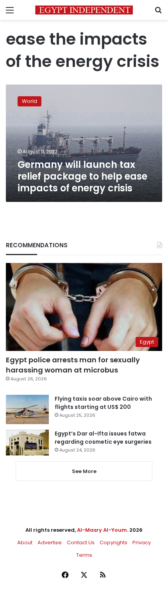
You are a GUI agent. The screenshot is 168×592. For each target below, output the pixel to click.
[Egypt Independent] (84, 9)
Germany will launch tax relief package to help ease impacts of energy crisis (82, 176)
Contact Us (81, 542)
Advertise (50, 542)
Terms (84, 555)
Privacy (141, 542)
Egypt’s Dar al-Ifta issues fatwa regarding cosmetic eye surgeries (103, 438)
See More (84, 471)
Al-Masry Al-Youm (102, 530)
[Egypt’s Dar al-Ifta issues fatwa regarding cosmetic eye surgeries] (27, 442)
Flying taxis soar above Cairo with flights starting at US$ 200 (103, 403)
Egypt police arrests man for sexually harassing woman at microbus (73, 364)
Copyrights (113, 542)
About (24, 542)
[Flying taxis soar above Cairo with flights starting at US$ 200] (27, 409)
